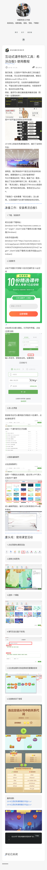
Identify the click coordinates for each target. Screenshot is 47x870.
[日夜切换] (23, 39)
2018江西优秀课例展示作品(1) (18, 801)
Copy (37, 836)
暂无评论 (38, 67)
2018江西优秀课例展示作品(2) (18, 804)
